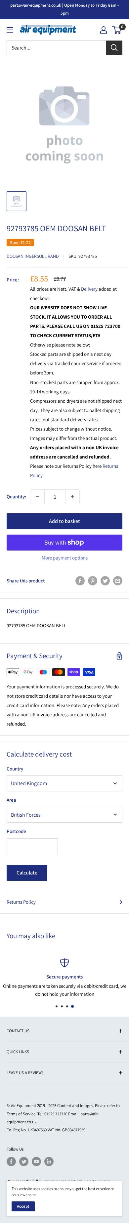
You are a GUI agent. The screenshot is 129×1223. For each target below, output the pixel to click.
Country (15, 768)
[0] (117, 30)
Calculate (27, 872)
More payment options (65, 558)
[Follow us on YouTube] (36, 1161)
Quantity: (16, 496)
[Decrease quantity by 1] (37, 497)
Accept (23, 1206)
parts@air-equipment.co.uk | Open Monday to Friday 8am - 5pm (64, 9)
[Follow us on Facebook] (11, 1161)
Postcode (16, 831)
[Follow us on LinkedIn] (49, 1161)
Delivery (90, 289)
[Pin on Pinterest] (92, 580)
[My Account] (103, 30)
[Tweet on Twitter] (105, 580)
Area (11, 800)
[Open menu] (10, 30)
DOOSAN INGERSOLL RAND (33, 256)
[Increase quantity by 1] (72, 497)
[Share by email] (117, 580)
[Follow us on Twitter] (23, 1161)
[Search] (114, 48)
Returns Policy (21, 902)
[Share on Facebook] (80, 580)
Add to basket (64, 521)
